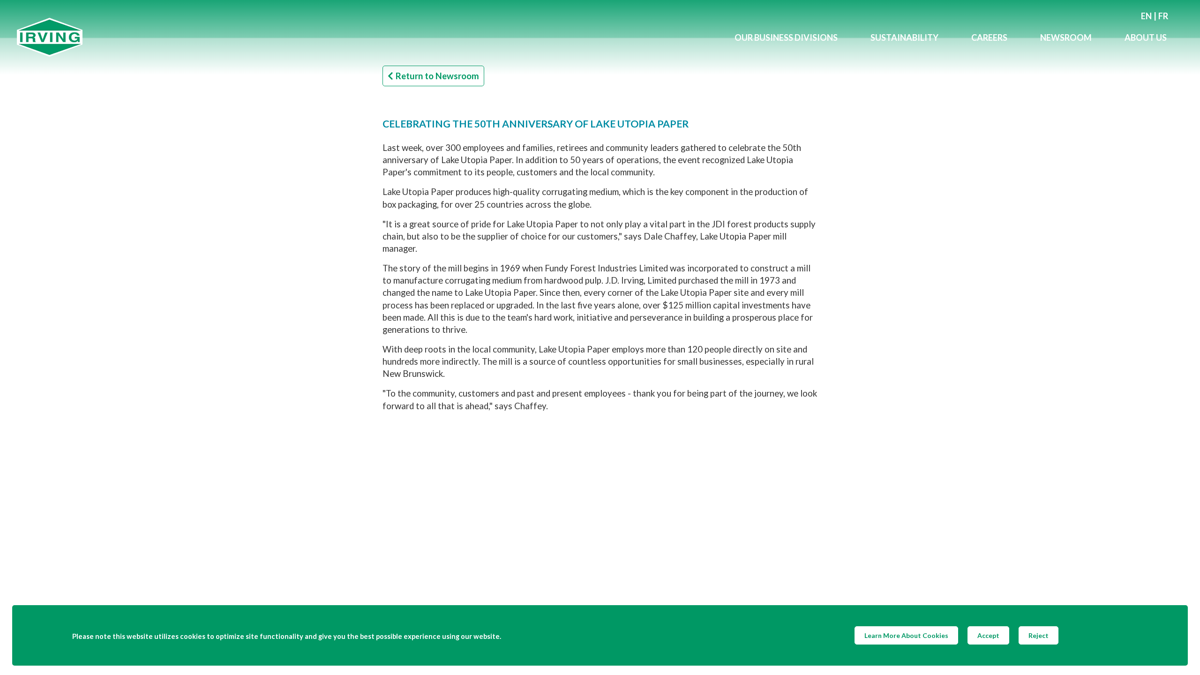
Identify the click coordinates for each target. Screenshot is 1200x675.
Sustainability (904, 37)
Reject (1038, 635)
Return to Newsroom (437, 76)
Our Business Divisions (786, 37)
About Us (1146, 37)
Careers (989, 37)
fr (1163, 16)
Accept (988, 635)
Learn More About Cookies (906, 635)
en (1146, 16)
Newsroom (1066, 37)
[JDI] (367, 37)
